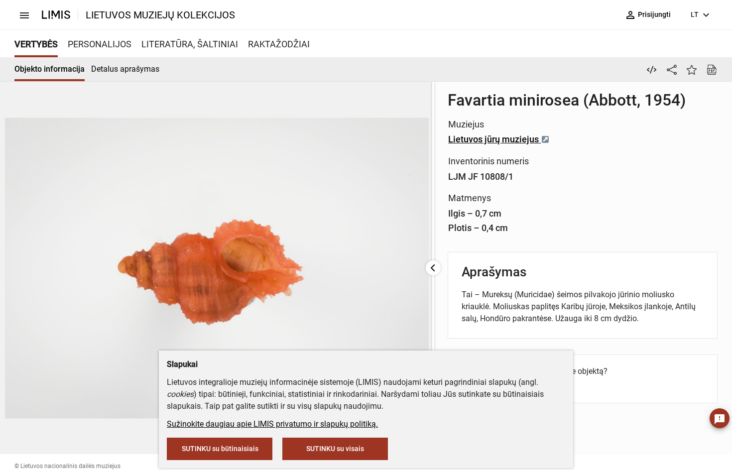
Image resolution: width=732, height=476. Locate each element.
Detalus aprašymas (125, 69)
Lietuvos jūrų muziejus (494, 139)
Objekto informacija (49, 69)
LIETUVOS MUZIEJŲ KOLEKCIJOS (160, 15)
